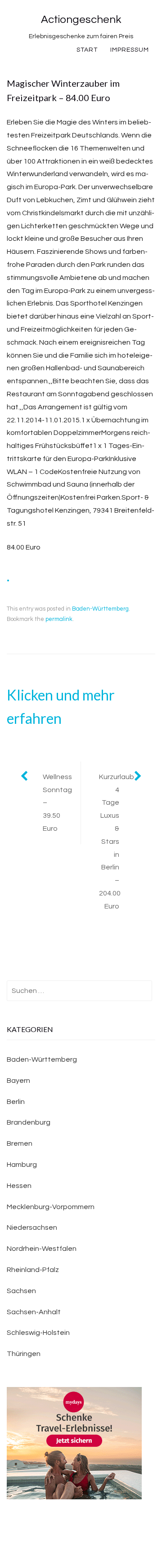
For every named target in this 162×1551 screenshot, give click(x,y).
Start (87, 50)
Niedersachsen (32, 1227)
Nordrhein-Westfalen (41, 1248)
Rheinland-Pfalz (33, 1269)
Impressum (129, 50)
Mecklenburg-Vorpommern (50, 1206)
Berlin (16, 1101)
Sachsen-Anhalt (34, 1312)
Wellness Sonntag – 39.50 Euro (57, 802)
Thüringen (23, 1353)
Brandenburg (28, 1122)
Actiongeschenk (81, 19)
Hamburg (22, 1164)
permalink (58, 619)
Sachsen (21, 1290)
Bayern (18, 1080)
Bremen (19, 1143)
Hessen (19, 1185)
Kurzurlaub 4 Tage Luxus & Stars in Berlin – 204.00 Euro (116, 841)
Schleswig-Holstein (38, 1332)
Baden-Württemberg (100, 609)
